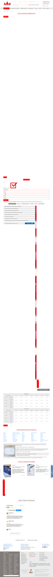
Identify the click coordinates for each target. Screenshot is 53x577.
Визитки (4, 559)
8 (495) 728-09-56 (46, 1)
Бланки (4, 432)
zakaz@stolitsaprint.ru (9, 546)
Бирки (22, 433)
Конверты (10, 558)
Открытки (10, 566)
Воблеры (4, 560)
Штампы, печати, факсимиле (44, 440)
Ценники (32, 441)
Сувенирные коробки (34, 440)
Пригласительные (15, 440)
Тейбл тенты (16, 563)
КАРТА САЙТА (24, 572)
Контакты (47, 8)
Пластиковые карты (11, 572)
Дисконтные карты (5, 567)
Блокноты (32, 433)
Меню (9, 564)
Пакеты (10, 567)
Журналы (4, 572)
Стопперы (15, 559)
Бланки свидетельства (34, 432)
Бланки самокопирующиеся (16, 433)
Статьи (48, 563)
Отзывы (38, 1)
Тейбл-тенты (5, 441)
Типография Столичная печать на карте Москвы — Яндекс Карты (15, 534)
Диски (4, 565)
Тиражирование (16, 564)
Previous (6, 16)
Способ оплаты (25, 1)
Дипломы (4, 564)
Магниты (10, 563)
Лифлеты (10, 562)
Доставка (20, 1)
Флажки (15, 567)
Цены (44, 8)
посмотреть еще (26, 179)
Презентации (11, 574)
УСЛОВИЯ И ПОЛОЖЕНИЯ (24, 571)
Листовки (10, 561)
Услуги (36, 8)
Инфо (40, 8)
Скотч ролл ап (16, 557)
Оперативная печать (24, 561)
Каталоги (10, 556)
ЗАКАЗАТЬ (6, 200)
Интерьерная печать (5, 574)
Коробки (10, 559)
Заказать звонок (24, 544)
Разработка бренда (24, 560)
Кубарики (10, 560)
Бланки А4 (4, 433)
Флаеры (15, 566)
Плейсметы (10, 573)
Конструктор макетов (33, 566)
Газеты (4, 561)
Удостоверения (15, 441)
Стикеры (23, 440)
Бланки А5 (23, 432)
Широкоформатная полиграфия (24, 563)
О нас (30, 563)
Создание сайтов (23, 557)
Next (5, 177)
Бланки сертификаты (43, 432)
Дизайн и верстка (23, 556)
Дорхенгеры (5, 571)
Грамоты (4, 563)
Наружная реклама (23, 558)
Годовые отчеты (5, 562)
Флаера (23, 441)
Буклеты (4, 558)
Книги (9, 557)
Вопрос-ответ (44, 563)
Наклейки (10, 565)
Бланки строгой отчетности (16, 432)
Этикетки (41, 441)
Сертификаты (5, 440)
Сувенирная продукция (24, 559)
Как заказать (14, 1)
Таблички (15, 562)
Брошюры (41, 433)
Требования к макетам (32, 1)
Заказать (5, 425)
